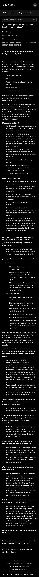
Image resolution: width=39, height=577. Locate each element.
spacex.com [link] (30, 563)
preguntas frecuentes (12, 337)
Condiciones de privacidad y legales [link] (19, 572)
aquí (25, 509)
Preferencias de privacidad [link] (28, 574)
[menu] (35, 5)
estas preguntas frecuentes (24, 372)
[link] (9, 5)
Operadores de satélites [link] (22, 566)
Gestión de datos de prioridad (19, 543)
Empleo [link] (12, 566)
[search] (34, 20)
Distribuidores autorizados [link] (19, 569)
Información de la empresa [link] (11, 574)
